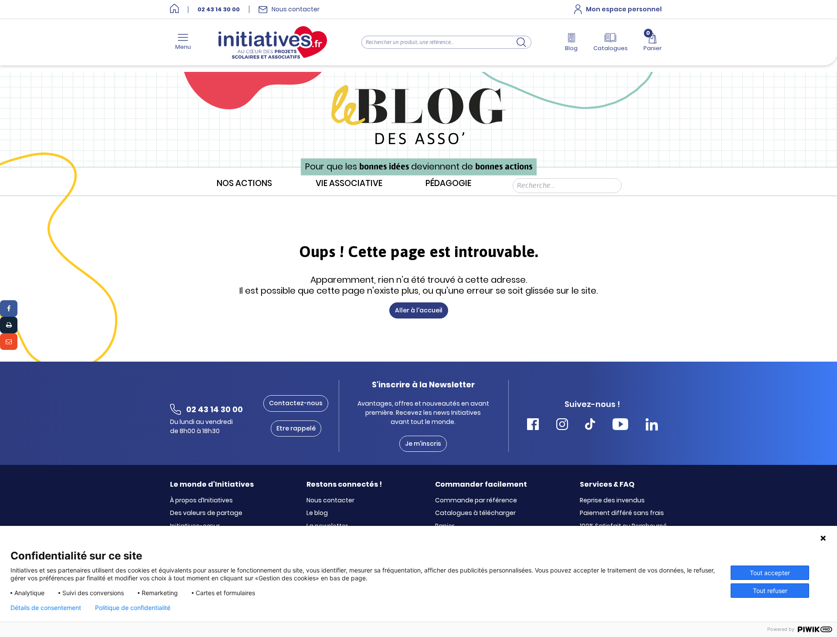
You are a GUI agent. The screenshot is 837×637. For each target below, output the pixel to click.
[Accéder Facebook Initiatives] (533, 425)
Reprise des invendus (612, 501)
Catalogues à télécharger (475, 513)
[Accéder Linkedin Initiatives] (652, 425)
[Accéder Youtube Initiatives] (620, 425)
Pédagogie (448, 183)
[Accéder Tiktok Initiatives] (590, 425)
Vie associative (349, 183)
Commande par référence (476, 501)
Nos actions (244, 183)
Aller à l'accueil (418, 310)
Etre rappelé (296, 428)
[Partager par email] (8, 341)
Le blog (317, 513)
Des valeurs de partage (206, 513)
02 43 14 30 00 (218, 9)
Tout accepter (770, 572)
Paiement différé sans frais (622, 513)
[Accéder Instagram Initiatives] (562, 425)
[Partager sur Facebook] (8, 308)
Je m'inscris (423, 443)
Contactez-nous (296, 403)
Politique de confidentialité (132, 607)
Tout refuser (770, 590)
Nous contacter (330, 501)
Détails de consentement (45, 607)
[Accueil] (174, 9)
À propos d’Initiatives (201, 501)
